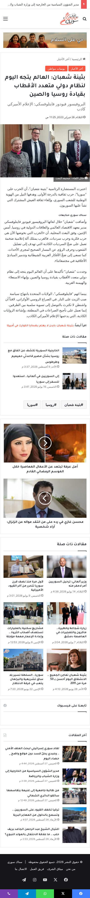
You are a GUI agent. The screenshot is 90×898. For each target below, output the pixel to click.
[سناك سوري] (69, 18)
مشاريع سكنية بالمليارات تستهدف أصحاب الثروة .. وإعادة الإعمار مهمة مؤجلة (24, 632)
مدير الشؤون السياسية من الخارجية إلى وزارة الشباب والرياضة (41, 4)
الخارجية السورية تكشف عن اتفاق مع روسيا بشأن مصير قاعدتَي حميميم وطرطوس (33, 356)
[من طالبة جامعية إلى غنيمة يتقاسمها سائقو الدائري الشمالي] (74, 796)
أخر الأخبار (63, 59)
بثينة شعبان (72, 404)
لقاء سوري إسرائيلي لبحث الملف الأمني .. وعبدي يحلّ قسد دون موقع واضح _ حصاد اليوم (32, 753)
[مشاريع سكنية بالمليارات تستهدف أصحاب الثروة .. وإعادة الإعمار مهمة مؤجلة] (23, 613)
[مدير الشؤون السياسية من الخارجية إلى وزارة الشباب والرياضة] (74, 777)
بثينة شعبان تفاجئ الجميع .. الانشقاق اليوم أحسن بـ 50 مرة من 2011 (67, 679)
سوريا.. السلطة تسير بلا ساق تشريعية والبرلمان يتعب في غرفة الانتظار (26, 679)
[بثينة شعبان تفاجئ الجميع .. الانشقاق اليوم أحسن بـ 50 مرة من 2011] (67, 660)
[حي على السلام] (45, 40)
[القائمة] (5, 20)
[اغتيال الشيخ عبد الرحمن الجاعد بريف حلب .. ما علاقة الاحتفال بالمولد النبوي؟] (74, 835)
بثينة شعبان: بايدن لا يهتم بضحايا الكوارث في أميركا (40, 326)
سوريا (31, 404)
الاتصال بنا (21, 869)
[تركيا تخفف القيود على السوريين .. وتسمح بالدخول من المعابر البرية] (74, 815)
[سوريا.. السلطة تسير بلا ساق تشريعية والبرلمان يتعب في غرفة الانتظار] (23, 660)
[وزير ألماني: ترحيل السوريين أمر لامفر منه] (67, 566)
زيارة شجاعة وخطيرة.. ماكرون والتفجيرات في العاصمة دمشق (71, 632)
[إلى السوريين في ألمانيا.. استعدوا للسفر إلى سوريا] (74, 381)
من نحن (70, 869)
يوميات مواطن (56, 68)
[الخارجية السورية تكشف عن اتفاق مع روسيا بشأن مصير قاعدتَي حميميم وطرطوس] (74, 355)
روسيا (50, 404)
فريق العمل (37, 869)
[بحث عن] (84, 20)
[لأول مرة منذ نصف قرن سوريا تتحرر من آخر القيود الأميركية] (23, 566)
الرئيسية (77, 59)
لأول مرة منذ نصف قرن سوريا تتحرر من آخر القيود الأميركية (25, 586)
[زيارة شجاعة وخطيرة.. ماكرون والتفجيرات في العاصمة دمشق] (67, 613)
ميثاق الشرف (55, 869)
